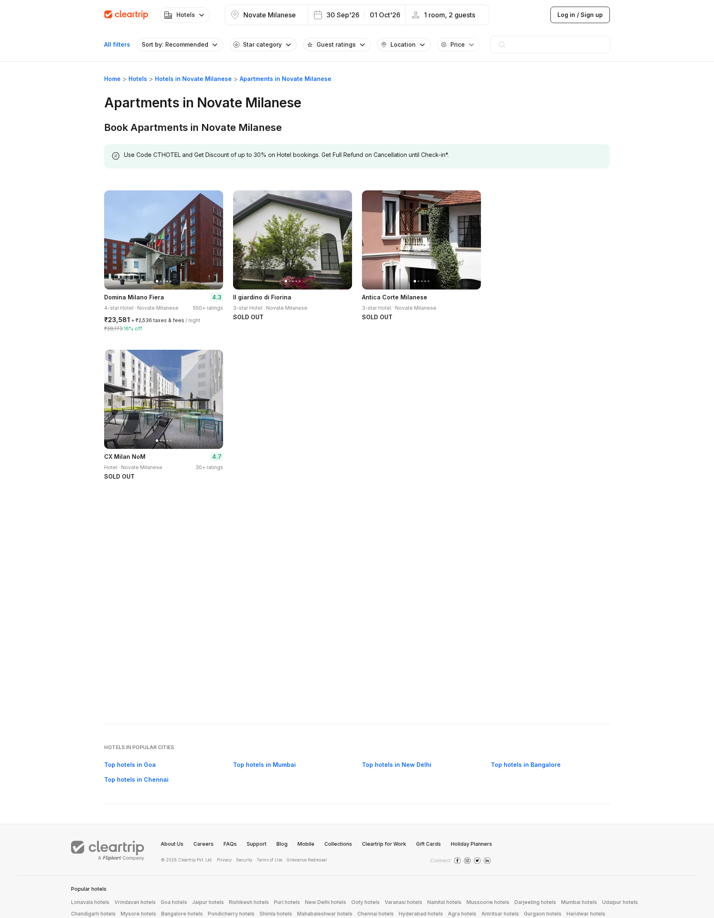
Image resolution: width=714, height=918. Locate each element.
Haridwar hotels (585, 914)
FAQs (230, 844)
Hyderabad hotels (421, 914)
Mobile (306, 844)
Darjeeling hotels (535, 902)
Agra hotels (462, 914)
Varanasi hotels (403, 902)
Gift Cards (428, 844)
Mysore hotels (138, 914)
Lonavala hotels (90, 902)
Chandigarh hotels (93, 914)
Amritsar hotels (500, 914)
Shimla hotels (275, 914)
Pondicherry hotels (231, 914)
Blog (282, 844)
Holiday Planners (471, 844)
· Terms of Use (268, 859)
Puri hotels (287, 902)
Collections (338, 844)
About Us (172, 844)
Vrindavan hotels (135, 902)
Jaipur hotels (208, 902)
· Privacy (223, 859)
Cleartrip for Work (384, 844)
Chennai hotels (375, 914)
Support (257, 844)
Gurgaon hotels (543, 914)
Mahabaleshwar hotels (324, 914)
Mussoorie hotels (487, 902)
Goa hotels (174, 902)
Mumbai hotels (579, 902)
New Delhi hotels (325, 902)
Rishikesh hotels (249, 902)
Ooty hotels (365, 902)
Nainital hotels (444, 902)
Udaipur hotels (620, 902)
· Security (242, 859)
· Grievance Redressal (305, 859)
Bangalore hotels (182, 914)
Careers (203, 844)
